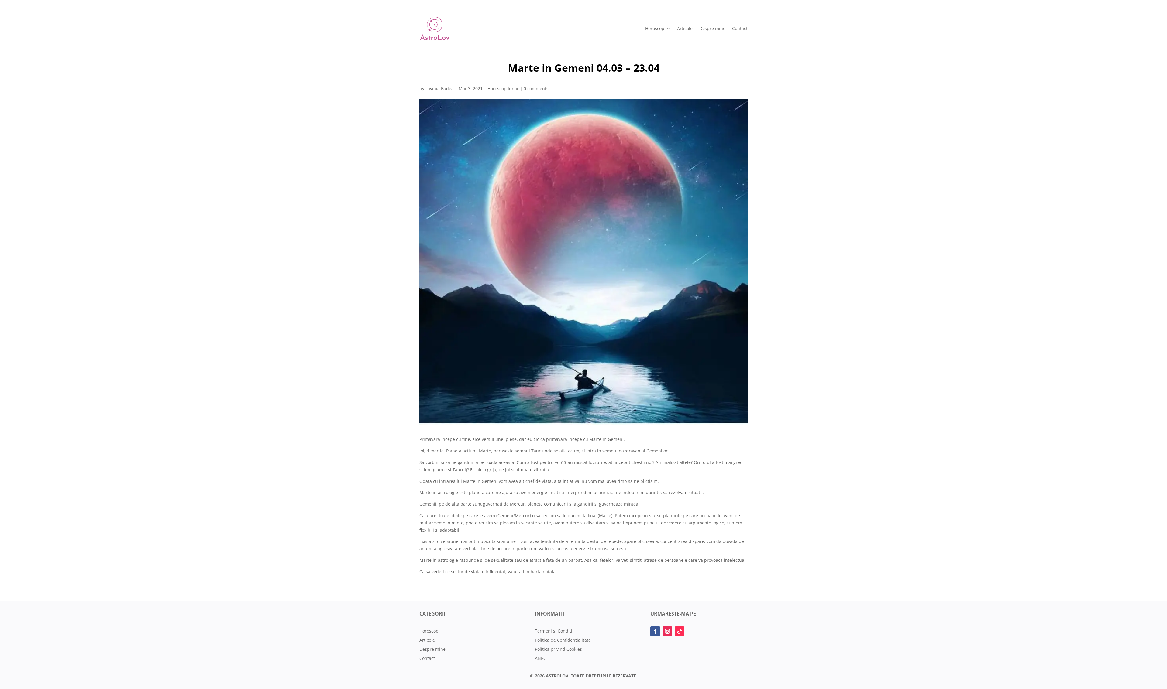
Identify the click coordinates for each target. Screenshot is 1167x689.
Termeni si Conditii (554, 631)
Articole (685, 28)
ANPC (540, 658)
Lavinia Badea (439, 88)
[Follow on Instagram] (667, 631)
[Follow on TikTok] (679, 631)
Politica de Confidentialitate (563, 640)
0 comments (536, 88)
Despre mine (712, 28)
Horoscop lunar (503, 88)
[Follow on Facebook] (655, 631)
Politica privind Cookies (558, 649)
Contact (740, 28)
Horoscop (654, 28)
